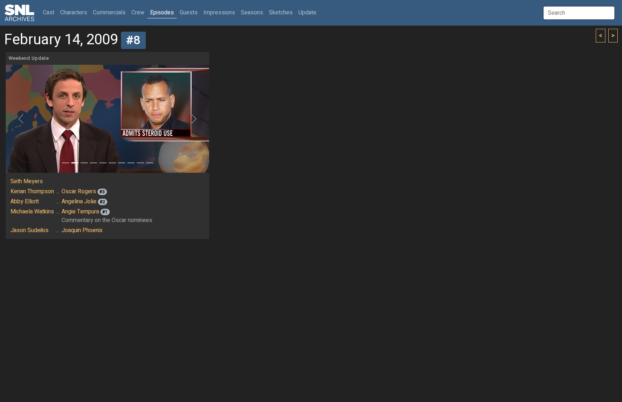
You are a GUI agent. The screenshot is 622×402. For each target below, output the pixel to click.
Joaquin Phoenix (82, 230)
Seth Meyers (26, 181)
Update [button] (307, 12)
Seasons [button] (252, 12)
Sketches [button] (281, 12)
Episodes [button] (162, 12)
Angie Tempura (80, 211)
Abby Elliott (24, 201)
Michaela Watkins (32, 211)
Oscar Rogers (79, 191)
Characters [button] (73, 12)
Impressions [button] (219, 12)
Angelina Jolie (79, 201)
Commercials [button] (109, 12)
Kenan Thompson (32, 191)
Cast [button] (50, 12)
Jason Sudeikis (29, 230)
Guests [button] (189, 12)
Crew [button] (137, 12)
